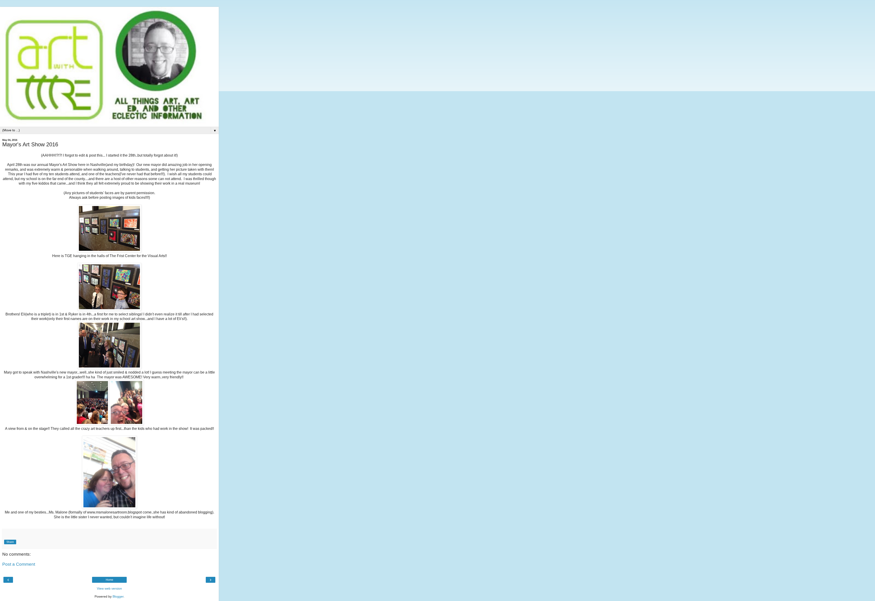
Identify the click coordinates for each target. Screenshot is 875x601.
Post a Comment (18, 564)
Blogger (118, 596)
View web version (109, 588)
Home (109, 579)
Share (10, 542)
